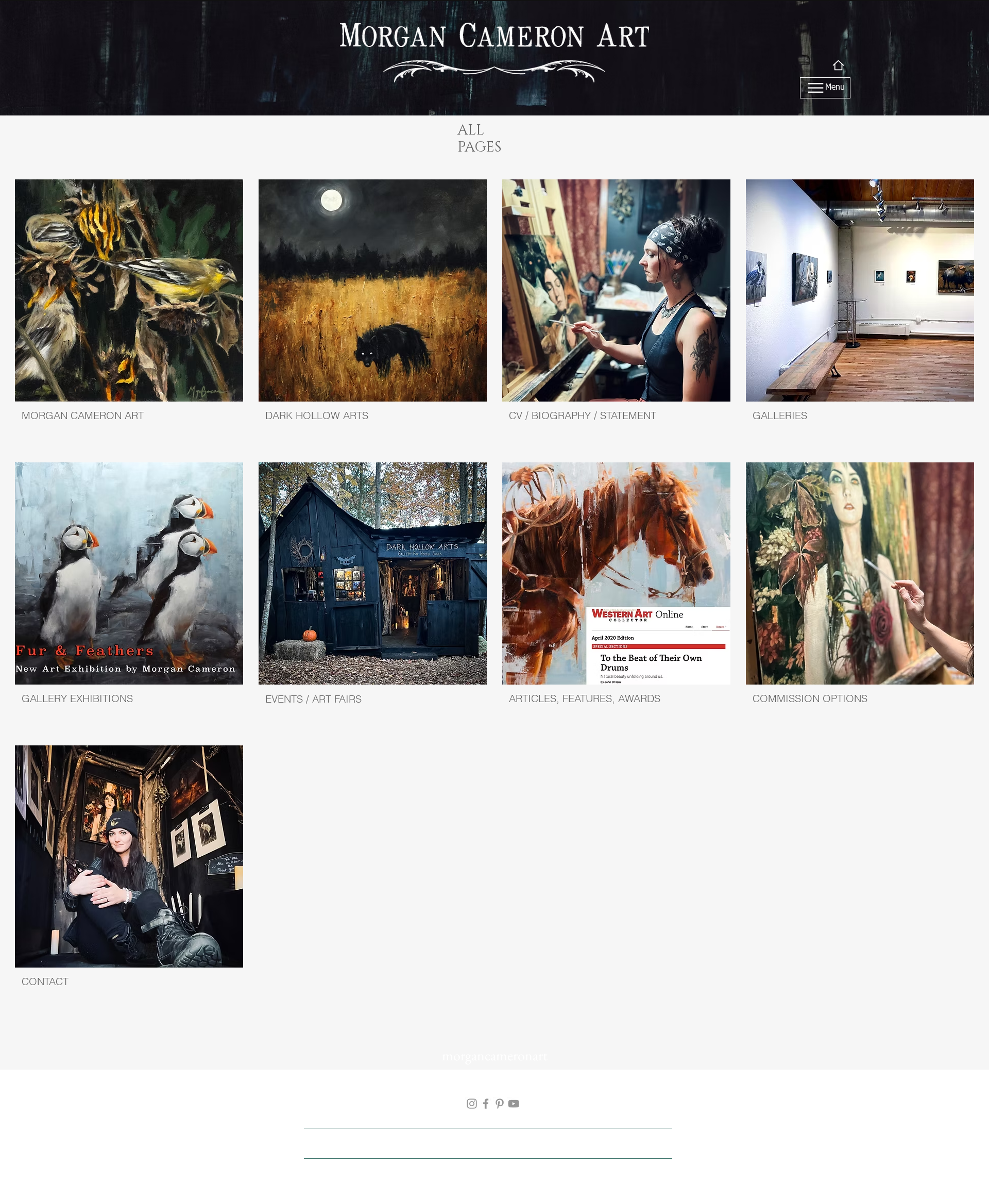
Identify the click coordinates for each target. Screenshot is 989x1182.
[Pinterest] (499, 1103)
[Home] (838, 65)
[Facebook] (485, 1103)
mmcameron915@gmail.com (358, 1103)
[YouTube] (513, 1103)
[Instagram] (472, 1103)
